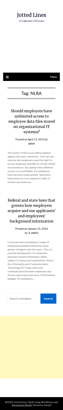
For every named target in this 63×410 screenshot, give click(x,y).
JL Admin (33, 232)
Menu (53, 76)
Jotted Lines (31, 15)
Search (48, 298)
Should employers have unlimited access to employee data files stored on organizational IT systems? (31, 121)
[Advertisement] (31, 51)
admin (31, 143)
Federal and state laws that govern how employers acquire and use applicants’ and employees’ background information (31, 210)
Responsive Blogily (22, 405)
